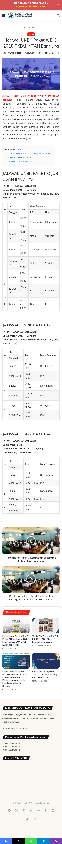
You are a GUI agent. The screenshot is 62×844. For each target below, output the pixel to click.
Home (28, 27)
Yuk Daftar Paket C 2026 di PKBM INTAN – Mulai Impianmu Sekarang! (45, 639)
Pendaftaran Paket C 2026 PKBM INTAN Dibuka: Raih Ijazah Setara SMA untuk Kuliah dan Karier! (15, 640)
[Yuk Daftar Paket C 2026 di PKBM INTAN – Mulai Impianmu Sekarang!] (46, 625)
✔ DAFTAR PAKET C (11, 750)
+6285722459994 (19, 728)
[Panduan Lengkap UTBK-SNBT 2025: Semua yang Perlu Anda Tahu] (46, 661)
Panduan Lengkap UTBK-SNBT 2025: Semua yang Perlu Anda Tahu (44, 674)
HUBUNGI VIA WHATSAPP (31, 6)
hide (19, 149)
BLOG (36, 27)
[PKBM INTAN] (20, 15)
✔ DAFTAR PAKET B (11, 747)
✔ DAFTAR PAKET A (11, 743)
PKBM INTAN (13, 53)
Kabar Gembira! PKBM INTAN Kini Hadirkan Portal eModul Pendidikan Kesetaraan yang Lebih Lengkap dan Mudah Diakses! (15, 678)
